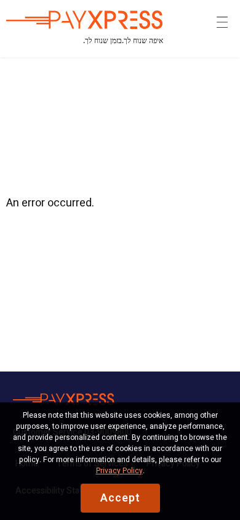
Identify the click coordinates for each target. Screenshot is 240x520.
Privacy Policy (119, 470)
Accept (120, 498)
